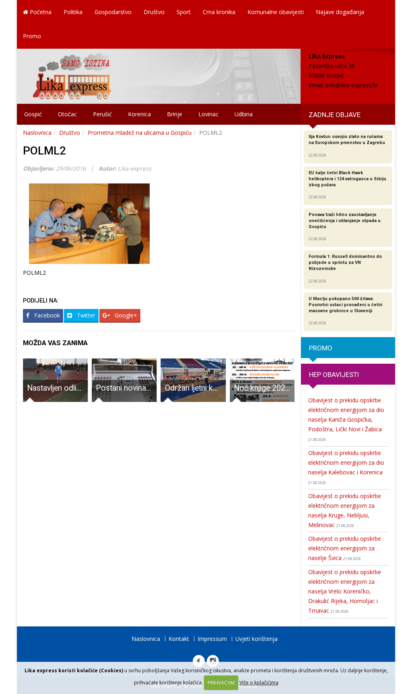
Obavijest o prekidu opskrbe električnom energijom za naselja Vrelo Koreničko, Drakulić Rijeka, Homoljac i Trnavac (344, 591)
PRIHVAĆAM (221, 682)
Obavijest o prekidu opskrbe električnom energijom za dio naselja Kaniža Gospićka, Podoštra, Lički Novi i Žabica (346, 419)
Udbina (244, 114)
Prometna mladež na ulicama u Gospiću (140, 132)
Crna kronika (219, 12)
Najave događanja (340, 12)
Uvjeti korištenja (256, 639)
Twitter (85, 315)
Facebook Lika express (199, 661)
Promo (32, 36)
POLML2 (44, 150)
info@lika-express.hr (351, 85)
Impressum (212, 639)
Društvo (154, 12)
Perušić (102, 114)
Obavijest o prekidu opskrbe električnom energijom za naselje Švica (344, 548)
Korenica (139, 114)
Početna (40, 12)
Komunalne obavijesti (275, 12)
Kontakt (179, 639)
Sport (184, 12)
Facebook (46, 315)
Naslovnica (37, 132)
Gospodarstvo (113, 12)
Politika (73, 12)
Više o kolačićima (258, 682)
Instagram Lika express (213, 661)
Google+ (125, 315)
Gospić (33, 114)
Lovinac (208, 114)
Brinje (174, 114)
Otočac (67, 114)
